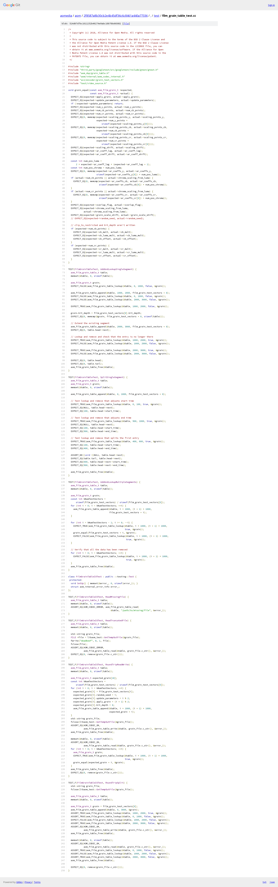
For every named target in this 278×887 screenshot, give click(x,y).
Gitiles (19, 882)
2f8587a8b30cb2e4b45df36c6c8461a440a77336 (116, 16)
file (126, 23)
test (156, 16)
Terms (37, 882)
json (272, 882)
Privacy (28, 882)
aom (78, 16)
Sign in (271, 5)
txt (264, 882)
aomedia (66, 16)
